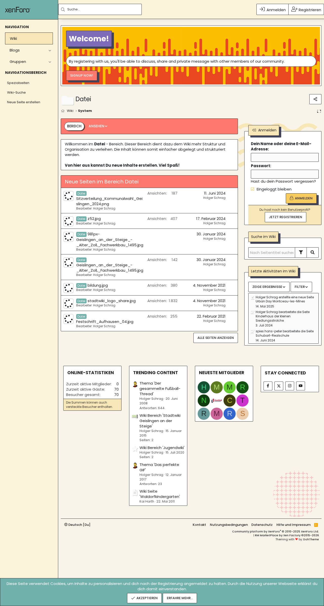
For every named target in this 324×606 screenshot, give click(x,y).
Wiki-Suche (16, 92)
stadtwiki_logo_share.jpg (106, 300)
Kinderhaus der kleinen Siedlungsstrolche (273, 318)
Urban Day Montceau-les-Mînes (280, 301)
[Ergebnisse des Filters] (301, 252)
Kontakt (199, 524)
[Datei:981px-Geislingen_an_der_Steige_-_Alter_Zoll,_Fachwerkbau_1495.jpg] (68, 236)
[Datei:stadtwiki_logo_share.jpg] (68, 303)
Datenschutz (262, 524)
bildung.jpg (92, 285)
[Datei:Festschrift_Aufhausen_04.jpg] (68, 319)
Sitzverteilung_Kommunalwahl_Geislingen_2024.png (109, 198)
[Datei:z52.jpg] (68, 221)
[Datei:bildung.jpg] (68, 288)
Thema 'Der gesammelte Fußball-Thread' (159, 388)
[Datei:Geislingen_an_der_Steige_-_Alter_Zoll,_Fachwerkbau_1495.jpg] (68, 262)
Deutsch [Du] (79, 524)
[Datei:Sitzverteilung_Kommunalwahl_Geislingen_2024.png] (68, 196)
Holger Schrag (214, 198)
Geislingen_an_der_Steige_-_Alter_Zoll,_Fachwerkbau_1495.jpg (109, 265)
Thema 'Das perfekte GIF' (159, 467)
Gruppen (18, 61)
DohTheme (311, 539)
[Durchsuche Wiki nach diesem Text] (313, 252)
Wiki (13, 38)
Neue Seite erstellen (23, 102)
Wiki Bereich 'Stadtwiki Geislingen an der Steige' (159, 421)
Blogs (15, 50)
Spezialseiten (18, 82)
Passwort (260, 165)
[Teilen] (315, 99)
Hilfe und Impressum (293, 524)
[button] (50, 50)
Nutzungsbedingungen (229, 524)
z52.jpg (89, 218)
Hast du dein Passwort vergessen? (283, 181)
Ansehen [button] (96, 126)
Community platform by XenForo (275, 531)
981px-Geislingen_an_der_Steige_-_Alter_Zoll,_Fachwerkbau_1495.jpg (109, 239)
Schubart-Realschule (272, 335)
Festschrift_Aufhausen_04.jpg (104, 319)
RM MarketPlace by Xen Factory (287, 535)
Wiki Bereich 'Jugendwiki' (162, 447)
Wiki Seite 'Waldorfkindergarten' (159, 494)
